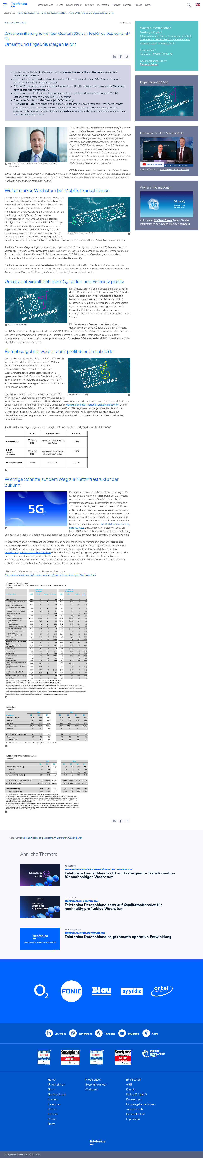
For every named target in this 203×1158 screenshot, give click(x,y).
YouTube (133, 1033)
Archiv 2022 (74, 13)
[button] (114, 56)
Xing (155, 1033)
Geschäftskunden (96, 1084)
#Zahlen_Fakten (75, 838)
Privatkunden (93, 1079)
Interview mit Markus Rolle (174, 169)
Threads (109, 1033)
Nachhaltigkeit (74, 4)
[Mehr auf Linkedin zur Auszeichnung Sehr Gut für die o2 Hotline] (97, 1057)
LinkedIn (60, 1033)
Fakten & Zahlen (149, 64)
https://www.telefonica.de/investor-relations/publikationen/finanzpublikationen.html (50, 575)
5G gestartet (64, 96)
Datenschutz (134, 1099)
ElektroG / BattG (136, 1094)
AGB (129, 1084)
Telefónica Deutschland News (54, 13)
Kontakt (130, 1089)
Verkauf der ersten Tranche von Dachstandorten (92, 404)
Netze (60, 4)
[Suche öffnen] (188, 5)
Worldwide (91, 1089)
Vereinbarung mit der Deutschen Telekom (28, 552)
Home (52, 1079)
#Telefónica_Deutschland (42, 838)
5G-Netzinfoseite (163, 220)
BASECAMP (134, 1079)
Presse (138, 4)
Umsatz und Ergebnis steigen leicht (97, 13)
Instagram (85, 1033)
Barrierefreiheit (135, 1114)
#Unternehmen (60, 838)
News (148, 4)
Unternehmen (45, 4)
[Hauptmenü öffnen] (5, 5)
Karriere (127, 4)
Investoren (103, 4)
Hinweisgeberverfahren (140, 1104)
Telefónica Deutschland (28, 13)
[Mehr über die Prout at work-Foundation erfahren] (153, 1057)
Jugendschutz (134, 1109)
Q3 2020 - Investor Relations (156, 53)
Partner (116, 4)
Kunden (89, 4)
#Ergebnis (25, 838)
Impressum (133, 1119)
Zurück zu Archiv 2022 (16, 22)
